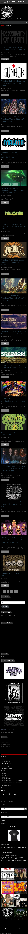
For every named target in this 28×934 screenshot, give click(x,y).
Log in (4, 740)
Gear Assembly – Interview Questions (13, 780)
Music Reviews (7, 763)
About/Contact (5, 777)
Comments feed (6, 744)
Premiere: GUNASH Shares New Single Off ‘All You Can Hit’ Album (13, 83)
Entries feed (5, 742)
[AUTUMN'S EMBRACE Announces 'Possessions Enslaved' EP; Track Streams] (20, 887)
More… (5, 59)
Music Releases (7, 771)
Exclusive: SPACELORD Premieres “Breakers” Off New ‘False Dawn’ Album (12, 190)
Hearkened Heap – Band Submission (12, 782)
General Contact (7, 778)
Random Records (8, 768)
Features (4, 756)
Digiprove (8, 933)
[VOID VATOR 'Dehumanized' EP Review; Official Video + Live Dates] (7, 887)
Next (16, 591)
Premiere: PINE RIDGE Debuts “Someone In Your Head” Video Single (13, 262)
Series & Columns (8, 761)
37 (11, 591)
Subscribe (5, 606)
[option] (17, 1)
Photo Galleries (7, 766)
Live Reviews (7, 765)
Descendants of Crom (7, 732)
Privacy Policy (7, 785)
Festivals (6, 775)
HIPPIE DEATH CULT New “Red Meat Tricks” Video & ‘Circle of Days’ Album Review (13, 468)
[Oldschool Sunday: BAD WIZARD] (7, 900)
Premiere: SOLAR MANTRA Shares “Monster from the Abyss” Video (13, 226)
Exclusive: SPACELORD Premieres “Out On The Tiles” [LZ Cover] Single (14, 298)
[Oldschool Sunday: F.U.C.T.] (20, 900)
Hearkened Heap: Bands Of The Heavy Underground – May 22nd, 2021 (13, 504)
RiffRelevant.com (12, 928)
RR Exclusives (7, 758)
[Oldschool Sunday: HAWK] (20, 874)
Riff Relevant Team (8, 784)
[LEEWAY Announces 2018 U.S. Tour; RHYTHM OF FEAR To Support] (7, 914)
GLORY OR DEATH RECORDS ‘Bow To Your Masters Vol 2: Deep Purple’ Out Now (12, 540)
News (3, 770)
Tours (5, 773)
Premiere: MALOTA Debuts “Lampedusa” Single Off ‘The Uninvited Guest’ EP (12, 155)
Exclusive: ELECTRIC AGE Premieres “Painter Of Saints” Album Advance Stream (12, 119)
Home (3, 787)
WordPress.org (6, 746)
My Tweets (4, 656)
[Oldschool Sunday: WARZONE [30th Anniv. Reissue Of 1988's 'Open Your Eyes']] (7, 874)
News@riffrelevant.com (7, 801)
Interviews (6, 759)
